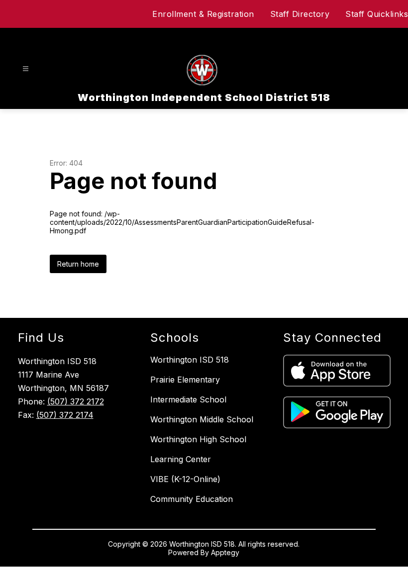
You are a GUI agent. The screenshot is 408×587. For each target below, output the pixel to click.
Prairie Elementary (185, 380)
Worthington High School (198, 439)
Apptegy (225, 552)
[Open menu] (25, 69)
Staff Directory (300, 14)
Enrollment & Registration (203, 14)
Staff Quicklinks (376, 14)
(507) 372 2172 (75, 401)
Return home (78, 264)
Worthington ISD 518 (189, 360)
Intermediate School (188, 399)
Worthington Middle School (201, 419)
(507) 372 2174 (65, 415)
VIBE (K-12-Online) (185, 479)
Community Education (191, 499)
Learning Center (180, 459)
